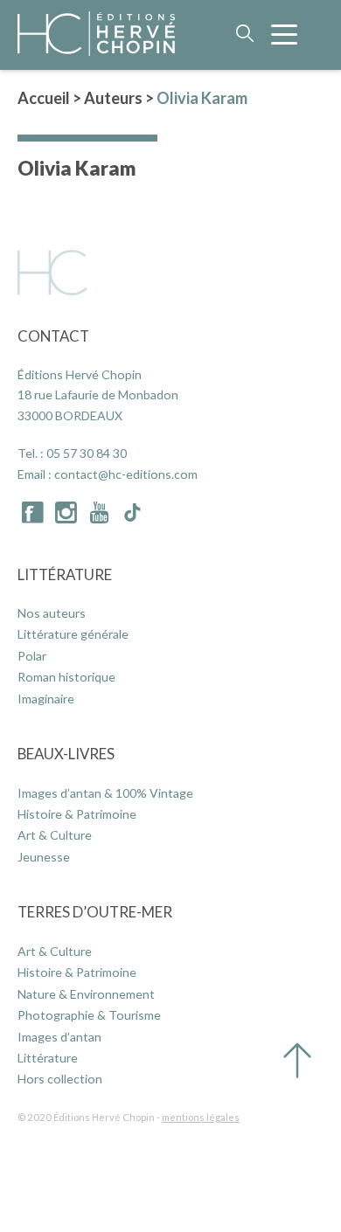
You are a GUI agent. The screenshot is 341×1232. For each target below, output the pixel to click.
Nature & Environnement (86, 993)
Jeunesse (43, 856)
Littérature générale (73, 633)
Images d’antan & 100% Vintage (105, 793)
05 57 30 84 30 (86, 453)
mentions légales (201, 1117)
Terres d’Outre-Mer (94, 912)
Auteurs (113, 97)
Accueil (43, 97)
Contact (53, 336)
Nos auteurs (51, 613)
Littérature (64, 574)
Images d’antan (59, 1036)
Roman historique (66, 676)
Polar (31, 655)
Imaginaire (45, 698)
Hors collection (59, 1078)
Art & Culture (54, 834)
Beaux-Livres (66, 753)
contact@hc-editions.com (126, 474)
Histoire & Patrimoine (76, 813)
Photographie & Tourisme (89, 1014)
